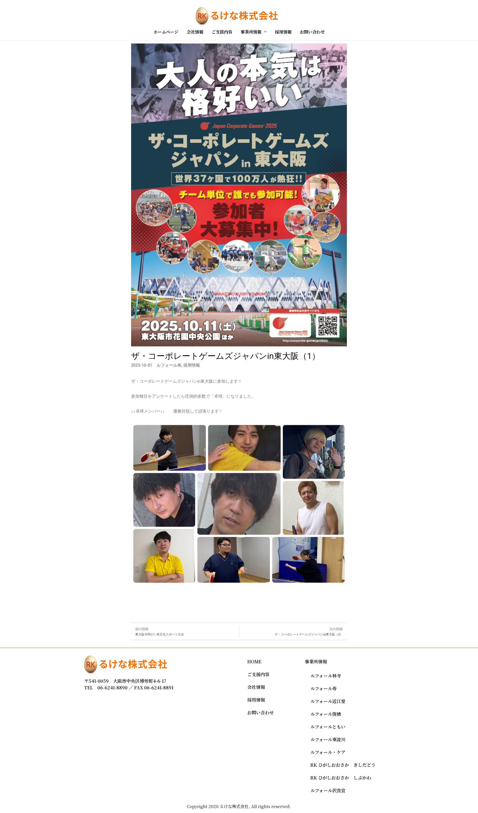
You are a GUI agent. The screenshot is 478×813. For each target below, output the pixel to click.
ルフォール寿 (323, 688)
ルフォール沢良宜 (327, 790)
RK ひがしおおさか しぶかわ (340, 777)
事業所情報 (251, 32)
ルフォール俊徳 (325, 714)
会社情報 (195, 32)
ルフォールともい (327, 726)
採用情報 (283, 32)
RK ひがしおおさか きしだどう (343, 765)
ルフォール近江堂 (327, 701)
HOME (254, 661)
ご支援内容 (222, 32)
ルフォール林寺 (325, 676)
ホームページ (166, 32)
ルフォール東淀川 (327, 739)
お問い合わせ (312, 32)
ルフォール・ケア (327, 752)
